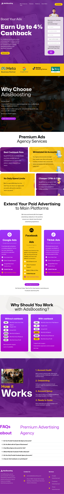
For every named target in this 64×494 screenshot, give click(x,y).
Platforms (37, 3)
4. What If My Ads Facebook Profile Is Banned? (16, 451)
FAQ (21, 5)
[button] (32, 440)
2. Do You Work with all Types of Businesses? (15, 444)
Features (31, 3)
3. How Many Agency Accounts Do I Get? (14, 448)
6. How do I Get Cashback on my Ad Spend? (15, 459)
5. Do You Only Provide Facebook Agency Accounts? (17, 455)
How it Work (44, 3)
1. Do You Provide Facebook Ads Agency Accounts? (17, 441)
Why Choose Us (23, 3)
